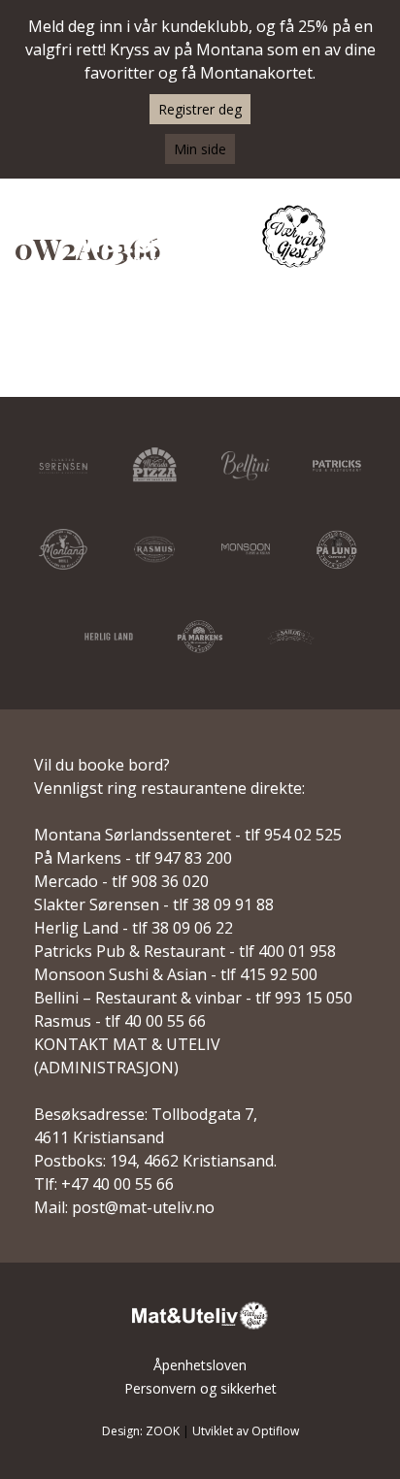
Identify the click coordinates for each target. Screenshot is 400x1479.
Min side (200, 149)
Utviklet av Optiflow (245, 1431)
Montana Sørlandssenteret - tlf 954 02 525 (188, 834)
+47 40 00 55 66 (117, 1184)
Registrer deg (200, 109)
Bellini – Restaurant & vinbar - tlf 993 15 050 (193, 997)
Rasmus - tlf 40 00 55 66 (120, 1021)
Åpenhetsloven (200, 1365)
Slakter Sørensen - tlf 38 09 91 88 (154, 904)
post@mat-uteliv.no (143, 1207)
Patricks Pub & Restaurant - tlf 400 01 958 (185, 951)
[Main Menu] (374, 239)
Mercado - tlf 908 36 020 (121, 881)
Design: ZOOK (141, 1431)
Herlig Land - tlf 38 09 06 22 (133, 927)
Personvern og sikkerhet (200, 1388)
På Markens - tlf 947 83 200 (133, 858)
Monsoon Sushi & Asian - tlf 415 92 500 (175, 974)
